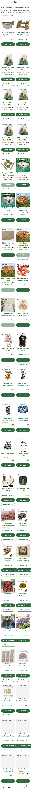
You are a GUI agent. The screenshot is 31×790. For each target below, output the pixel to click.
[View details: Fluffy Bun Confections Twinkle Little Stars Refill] (8, 726)
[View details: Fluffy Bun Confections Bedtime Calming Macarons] (8, 550)
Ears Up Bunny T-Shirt (8, 489)
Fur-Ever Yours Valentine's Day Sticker (23, 770)
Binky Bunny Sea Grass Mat (8, 244)
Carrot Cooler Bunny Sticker (8, 384)
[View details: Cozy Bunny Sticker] (8, 445)
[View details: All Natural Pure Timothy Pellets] (23, 95)
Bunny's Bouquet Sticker (8, 349)
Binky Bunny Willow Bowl (8, 279)
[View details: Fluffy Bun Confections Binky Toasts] (23, 550)
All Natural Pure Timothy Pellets (23, 104)
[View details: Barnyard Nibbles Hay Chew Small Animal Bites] (8, 165)
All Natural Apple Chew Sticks (8, 104)
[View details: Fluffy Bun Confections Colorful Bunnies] (8, 656)
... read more (26, 12)
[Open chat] (15, 787)
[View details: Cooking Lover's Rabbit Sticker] (23, 375)
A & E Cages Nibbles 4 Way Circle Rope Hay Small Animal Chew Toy (23, 34)
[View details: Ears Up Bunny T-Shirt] (8, 480)
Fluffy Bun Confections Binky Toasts (23, 560)
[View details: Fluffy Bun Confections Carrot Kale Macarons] (23, 586)
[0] (28, 2)
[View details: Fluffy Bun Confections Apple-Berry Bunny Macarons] (8, 515)
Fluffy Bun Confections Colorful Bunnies (8, 665)
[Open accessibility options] (22, 2)
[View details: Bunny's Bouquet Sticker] (8, 340)
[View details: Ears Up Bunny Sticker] (23, 445)
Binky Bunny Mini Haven (8, 209)
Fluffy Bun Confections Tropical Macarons (8, 700)
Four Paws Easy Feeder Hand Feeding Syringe (8, 770)
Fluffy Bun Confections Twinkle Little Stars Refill (8, 735)
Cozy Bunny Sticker (8, 453)
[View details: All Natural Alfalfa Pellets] (23, 60)
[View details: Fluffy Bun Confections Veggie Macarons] (23, 726)
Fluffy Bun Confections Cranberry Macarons (23, 665)
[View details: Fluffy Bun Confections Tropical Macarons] (8, 691)
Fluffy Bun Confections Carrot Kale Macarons (23, 595)
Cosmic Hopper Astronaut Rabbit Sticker (8, 420)
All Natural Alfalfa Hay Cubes (8, 69)
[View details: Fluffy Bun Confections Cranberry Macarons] (23, 656)
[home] (3, 787)
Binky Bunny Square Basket (23, 244)
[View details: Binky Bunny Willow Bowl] (8, 270)
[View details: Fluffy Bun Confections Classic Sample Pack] (23, 621)
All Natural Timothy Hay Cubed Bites (8, 139)
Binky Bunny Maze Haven (23, 174)
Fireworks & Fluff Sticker (23, 489)
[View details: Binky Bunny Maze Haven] (23, 165)
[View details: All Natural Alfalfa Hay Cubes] (8, 60)
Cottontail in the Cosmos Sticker (23, 419)
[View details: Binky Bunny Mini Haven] (8, 200)
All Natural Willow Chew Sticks (23, 139)
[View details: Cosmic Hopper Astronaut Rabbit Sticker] (8, 410)
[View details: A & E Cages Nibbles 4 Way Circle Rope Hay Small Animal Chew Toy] (23, 24)
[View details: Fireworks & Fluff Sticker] (23, 480)
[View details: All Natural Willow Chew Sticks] (23, 130)
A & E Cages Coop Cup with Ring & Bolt (8, 34)
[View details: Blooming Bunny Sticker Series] (23, 270)
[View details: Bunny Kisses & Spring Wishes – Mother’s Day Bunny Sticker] (23, 305)
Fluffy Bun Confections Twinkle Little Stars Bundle (23, 700)
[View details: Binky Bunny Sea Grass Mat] (8, 235)
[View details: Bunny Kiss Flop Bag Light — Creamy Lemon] (8, 305)
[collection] (9, 787)
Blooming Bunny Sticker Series (23, 279)
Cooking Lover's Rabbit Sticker (22, 384)
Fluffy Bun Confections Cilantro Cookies (8, 630)
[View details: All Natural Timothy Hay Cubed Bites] (8, 130)
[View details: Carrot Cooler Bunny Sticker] (8, 375)
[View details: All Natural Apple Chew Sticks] (8, 95)
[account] (29, 787)
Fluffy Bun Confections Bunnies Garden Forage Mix (8, 595)
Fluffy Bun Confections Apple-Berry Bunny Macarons (8, 525)
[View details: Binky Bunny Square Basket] (23, 235)
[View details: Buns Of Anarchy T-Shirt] (23, 340)
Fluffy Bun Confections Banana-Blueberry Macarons (23, 525)
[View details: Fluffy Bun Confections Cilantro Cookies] (8, 621)
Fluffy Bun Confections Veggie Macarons (23, 735)
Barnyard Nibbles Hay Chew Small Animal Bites (8, 174)
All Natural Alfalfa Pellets (23, 69)
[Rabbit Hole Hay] (15, 2)
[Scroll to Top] (28, 781)
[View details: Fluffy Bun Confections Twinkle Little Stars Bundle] (23, 691)
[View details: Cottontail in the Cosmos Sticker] (23, 410)
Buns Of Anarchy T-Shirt (23, 349)
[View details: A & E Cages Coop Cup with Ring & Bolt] (8, 24)
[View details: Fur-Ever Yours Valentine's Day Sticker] (23, 761)
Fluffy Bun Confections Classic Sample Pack (23, 630)
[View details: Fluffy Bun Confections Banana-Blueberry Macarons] (23, 515)
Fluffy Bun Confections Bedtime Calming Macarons (8, 560)
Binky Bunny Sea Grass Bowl (23, 209)
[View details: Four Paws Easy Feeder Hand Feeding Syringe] (8, 761)
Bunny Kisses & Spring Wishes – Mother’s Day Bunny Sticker (23, 315)
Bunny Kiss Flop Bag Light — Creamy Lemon (8, 315)
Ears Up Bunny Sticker (23, 454)
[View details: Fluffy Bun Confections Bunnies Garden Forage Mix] (8, 586)
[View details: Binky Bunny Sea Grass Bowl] (23, 200)
